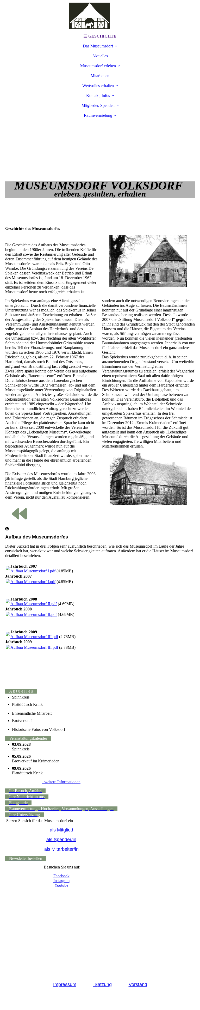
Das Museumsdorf (98, 46)
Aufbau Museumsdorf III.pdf (34, 636)
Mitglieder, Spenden (98, 105)
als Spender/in (61, 839)
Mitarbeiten (100, 76)
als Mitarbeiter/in (61, 849)
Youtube (61, 885)
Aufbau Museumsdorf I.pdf (32, 571)
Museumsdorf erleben (98, 66)
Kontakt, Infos (98, 95)
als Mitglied (61, 830)
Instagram (61, 880)
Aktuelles (100, 56)
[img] (100, 16)
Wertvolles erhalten (98, 85)
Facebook (61, 876)
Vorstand (138, 984)
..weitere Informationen (61, 782)
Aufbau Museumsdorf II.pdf (33, 604)
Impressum (64, 984)
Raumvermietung (98, 115)
